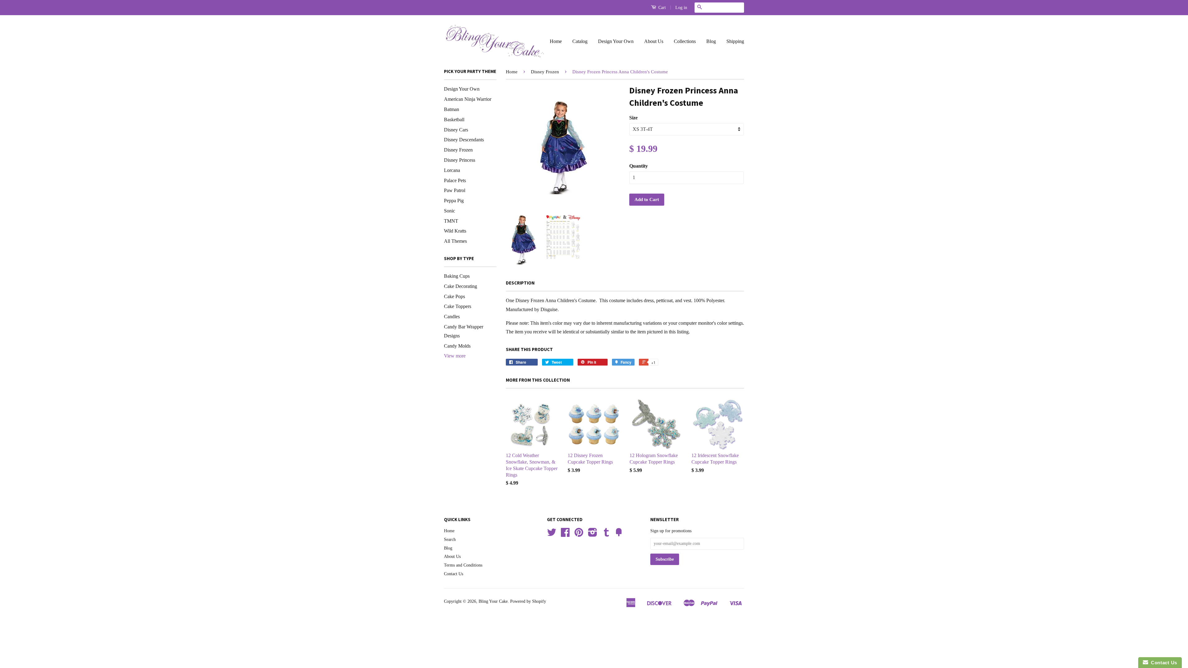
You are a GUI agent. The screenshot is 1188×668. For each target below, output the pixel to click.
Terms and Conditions (463, 565)
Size (633, 117)
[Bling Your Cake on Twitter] (551, 534)
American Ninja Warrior (467, 99)
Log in (681, 7)
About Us (653, 41)
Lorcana (452, 170)
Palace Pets (455, 180)
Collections (685, 41)
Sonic (449, 210)
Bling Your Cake (493, 601)
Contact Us (453, 574)
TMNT (451, 221)
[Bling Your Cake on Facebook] (565, 534)
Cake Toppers (457, 306)
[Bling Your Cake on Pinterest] (578, 534)
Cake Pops (454, 296)
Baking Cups (457, 276)
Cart (661, 7)
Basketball (454, 119)
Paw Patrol (454, 190)
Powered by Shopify (528, 601)
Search (450, 539)
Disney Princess (459, 160)
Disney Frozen (458, 149)
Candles (452, 316)
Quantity (638, 166)
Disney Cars (456, 129)
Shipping (735, 41)
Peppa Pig (454, 200)
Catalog (580, 41)
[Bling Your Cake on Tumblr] (606, 534)
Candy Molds (457, 346)
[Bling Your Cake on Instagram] (592, 534)
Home (556, 41)
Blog (711, 41)
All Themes (455, 241)
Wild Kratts (455, 230)
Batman (451, 109)
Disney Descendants (464, 139)
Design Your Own (616, 41)
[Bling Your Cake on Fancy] (618, 534)
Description (520, 283)
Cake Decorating (460, 286)
